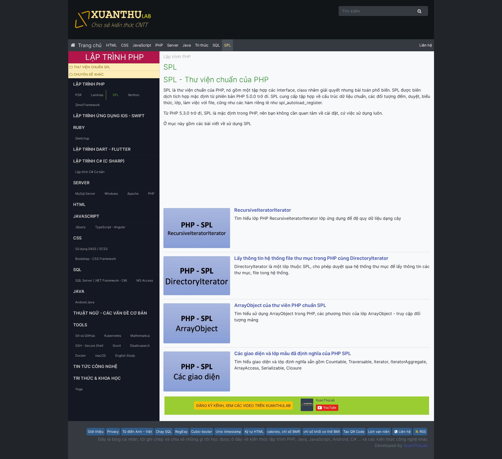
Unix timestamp (228, 431)
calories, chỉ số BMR (283, 431)
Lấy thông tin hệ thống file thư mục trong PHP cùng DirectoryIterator (311, 258)
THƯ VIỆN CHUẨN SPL (91, 67)
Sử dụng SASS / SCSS (91, 249)
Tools (80, 324)
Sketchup (82, 138)
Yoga (79, 389)
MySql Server (85, 193)
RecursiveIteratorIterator (262, 210)
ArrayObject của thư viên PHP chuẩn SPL (280, 305)
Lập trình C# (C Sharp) (98, 161)
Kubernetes (112, 336)
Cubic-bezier (201, 431)
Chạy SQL (164, 431)
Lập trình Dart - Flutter (101, 149)
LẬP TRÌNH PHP (114, 57)
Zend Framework (87, 105)
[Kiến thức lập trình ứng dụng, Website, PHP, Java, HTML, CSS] (112, 19)
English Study (125, 355)
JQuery (80, 227)
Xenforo (133, 95)
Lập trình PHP (89, 84)
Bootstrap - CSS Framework (95, 259)
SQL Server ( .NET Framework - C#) (101, 280)
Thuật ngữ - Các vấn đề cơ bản (110, 313)
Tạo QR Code (353, 431)
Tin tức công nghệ (95, 366)
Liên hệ (425, 45)
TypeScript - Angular (110, 227)
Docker (80, 355)
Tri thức (201, 45)
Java (186, 45)
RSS (423, 431)
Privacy (113, 431)
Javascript (86, 216)
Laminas (97, 95)
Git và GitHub (85, 336)
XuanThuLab (416, 445)
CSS (124, 45)
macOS (100, 355)
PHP (159, 45)
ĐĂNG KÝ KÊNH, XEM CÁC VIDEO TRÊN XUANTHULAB (243, 405)
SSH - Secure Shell (89, 346)
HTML (111, 45)
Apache (133, 193)
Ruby (79, 127)
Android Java (84, 302)
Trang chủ (89, 45)
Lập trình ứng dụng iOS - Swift (109, 115)
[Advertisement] (296, 167)
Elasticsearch (140, 346)
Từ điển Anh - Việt (137, 431)
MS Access (144, 280)
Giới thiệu (96, 431)
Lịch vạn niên (379, 431)
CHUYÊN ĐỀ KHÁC (88, 74)
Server (172, 45)
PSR (78, 95)
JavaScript (142, 45)
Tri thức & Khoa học (97, 378)
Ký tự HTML (254, 431)
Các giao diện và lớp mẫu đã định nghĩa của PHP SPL (292, 353)
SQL (216, 45)
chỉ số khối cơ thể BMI (322, 431)
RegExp (181, 431)
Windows (111, 193)
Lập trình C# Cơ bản (90, 172)
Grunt (117, 346)
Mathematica (140, 336)
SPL (227, 45)
